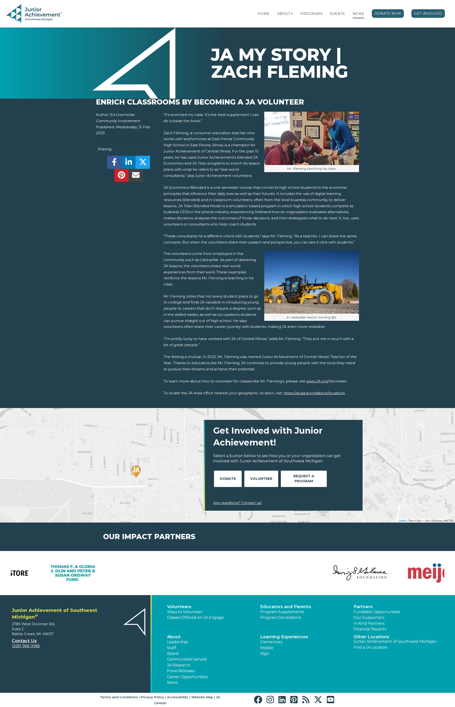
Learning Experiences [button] (284, 637)
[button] (292, 14)
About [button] (174, 637)
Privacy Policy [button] (152, 697)
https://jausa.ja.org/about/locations (314, 393)
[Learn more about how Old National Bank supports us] (338, 573)
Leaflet (402, 520)
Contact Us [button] (24, 641)
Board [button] (173, 653)
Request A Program (303, 478)
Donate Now (387, 13)
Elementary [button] (271, 642)
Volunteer (261, 479)
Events (337, 14)
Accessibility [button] (177, 697)
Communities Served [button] (187, 659)
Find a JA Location (370, 647)
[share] (114, 163)
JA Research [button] (178, 665)
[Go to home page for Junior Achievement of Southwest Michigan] (35, 14)
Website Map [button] (202, 697)
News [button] (172, 682)
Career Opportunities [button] (187, 677)
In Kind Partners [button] (369, 623)
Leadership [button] (177, 642)
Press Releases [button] (181, 671)
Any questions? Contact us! (237, 502)
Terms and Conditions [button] (119, 697)
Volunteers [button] (179, 607)
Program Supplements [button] (282, 612)
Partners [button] (363, 607)
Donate (228, 479)
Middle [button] (266, 648)
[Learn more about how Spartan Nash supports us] (411, 573)
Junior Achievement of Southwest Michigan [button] (395, 641)
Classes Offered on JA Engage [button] (195, 617)
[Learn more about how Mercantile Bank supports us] (191, 573)
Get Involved (428, 13)
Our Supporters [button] (369, 617)
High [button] (264, 653)
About (283, 14)
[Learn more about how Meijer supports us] (117, 573)
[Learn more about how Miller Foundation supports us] (264, 573)
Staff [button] (171, 648)
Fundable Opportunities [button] (377, 612)
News (358, 14)
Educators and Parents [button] (285, 607)
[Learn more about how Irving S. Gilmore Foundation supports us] (44, 573)
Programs (311, 14)
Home (263, 14)
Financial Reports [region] (370, 629)
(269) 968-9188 (26, 646)
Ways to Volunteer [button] (184, 612)
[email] (135, 176)
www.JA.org (317, 381)
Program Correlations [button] (280, 617)
